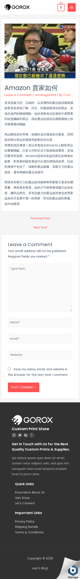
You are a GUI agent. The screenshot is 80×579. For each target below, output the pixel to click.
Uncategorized (45, 95)
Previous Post (40, 218)
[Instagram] (14, 435)
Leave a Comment (18, 95)
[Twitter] (20, 435)
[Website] (40, 356)
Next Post (40, 227)
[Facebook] (31, 435)
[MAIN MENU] (72, 7)
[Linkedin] (26, 435)
